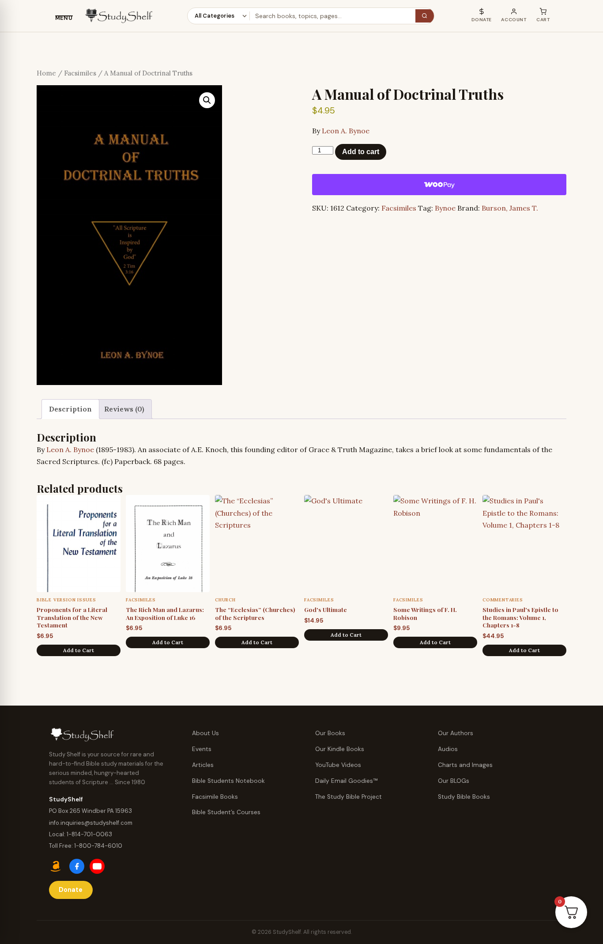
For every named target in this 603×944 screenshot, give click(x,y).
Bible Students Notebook (228, 781)
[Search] (424, 16)
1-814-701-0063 (89, 834)
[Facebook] (76, 866)
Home (46, 73)
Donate (71, 890)
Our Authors (455, 733)
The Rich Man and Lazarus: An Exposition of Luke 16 (165, 613)
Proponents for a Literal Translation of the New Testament (72, 617)
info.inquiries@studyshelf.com (90, 823)
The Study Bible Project (348, 797)
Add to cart (360, 151)
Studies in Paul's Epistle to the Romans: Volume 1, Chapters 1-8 (520, 617)
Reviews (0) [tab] (124, 408)
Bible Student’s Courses (226, 812)
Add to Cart (78, 650)
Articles (203, 765)
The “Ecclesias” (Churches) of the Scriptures (255, 613)
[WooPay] (439, 184)
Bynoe (445, 208)
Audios (448, 749)
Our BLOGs (453, 781)
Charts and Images (465, 765)
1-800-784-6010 (98, 846)
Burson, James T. (510, 208)
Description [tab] (70, 408)
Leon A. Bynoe (345, 130)
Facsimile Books (215, 797)
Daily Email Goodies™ (346, 781)
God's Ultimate (325, 609)
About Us (205, 733)
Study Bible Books (464, 797)
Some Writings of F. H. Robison (425, 613)
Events (201, 749)
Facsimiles (80, 73)
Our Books (330, 733)
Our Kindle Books (339, 749)
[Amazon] (56, 866)
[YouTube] (97, 866)
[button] (207, 100)
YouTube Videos (338, 765)
